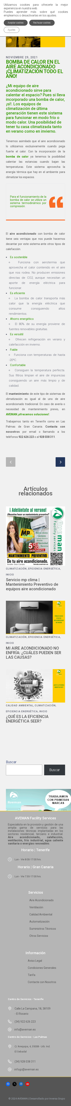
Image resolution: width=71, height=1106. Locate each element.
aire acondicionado (23, 233)
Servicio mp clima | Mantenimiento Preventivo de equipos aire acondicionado (32, 584)
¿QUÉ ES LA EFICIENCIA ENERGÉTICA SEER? (27, 718)
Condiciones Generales (42, 967)
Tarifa (31, 975)
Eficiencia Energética (44, 568)
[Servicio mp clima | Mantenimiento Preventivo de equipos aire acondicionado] (35, 536)
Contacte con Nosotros (42, 982)
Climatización (16, 568)
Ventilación (36, 907)
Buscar (11, 762)
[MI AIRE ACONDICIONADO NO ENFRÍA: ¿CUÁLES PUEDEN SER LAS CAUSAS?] (35, 617)
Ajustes (11, 29)
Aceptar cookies (16, 22)
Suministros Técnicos (42, 928)
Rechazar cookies (42, 22)
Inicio (10, 574)
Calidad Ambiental (19, 705)
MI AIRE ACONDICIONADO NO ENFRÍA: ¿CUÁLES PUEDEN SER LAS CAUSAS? (33, 653)
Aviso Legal (35, 960)
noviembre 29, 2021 (22, 57)
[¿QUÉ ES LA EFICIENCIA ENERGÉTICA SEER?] (35, 686)
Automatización (39, 921)
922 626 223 (26, 436)
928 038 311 (47, 436)
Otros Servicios (38, 935)
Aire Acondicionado (41, 900)
